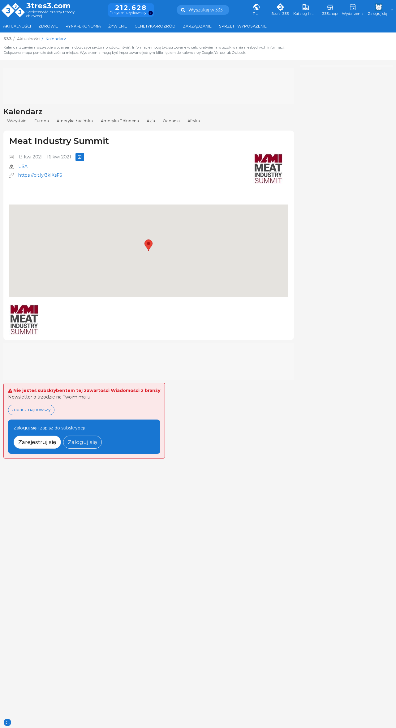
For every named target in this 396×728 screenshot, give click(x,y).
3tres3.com (48, 6)
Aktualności (17, 26)
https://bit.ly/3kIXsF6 (40, 175)
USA (23, 166)
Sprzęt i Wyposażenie (243, 26)
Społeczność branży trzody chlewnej (50, 14)
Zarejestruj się (37, 442)
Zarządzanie (197, 26)
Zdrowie (48, 26)
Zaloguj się (82, 442)
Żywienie (117, 26)
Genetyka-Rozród (155, 26)
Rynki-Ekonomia (83, 26)
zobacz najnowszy (31, 409)
